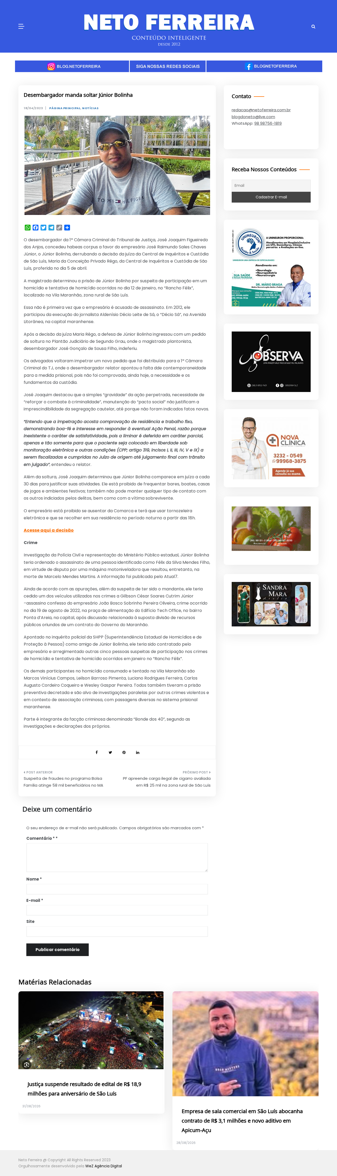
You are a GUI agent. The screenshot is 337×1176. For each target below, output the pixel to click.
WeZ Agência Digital (103, 1166)
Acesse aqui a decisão (49, 530)
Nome (34, 879)
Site (30, 921)
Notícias (90, 108)
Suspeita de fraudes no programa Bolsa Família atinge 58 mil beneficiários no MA (63, 782)
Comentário (40, 838)
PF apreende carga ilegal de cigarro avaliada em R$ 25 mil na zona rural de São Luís (167, 782)
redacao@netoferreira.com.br (261, 110)
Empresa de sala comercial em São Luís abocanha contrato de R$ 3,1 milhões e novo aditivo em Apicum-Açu (242, 1121)
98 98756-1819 (268, 123)
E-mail (34, 900)
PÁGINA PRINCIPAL (65, 108)
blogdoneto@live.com (253, 116)
